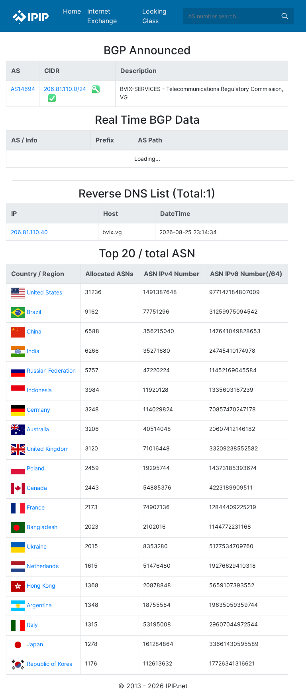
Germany (38, 410)
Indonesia (39, 390)
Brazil (34, 312)
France (36, 507)
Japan (35, 644)
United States (44, 292)
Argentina (39, 605)
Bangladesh (42, 527)
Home (72, 11)
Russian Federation (51, 370)
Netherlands (43, 566)
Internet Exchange (102, 16)
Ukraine (37, 546)
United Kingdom (48, 449)
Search (284, 16)
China (34, 331)
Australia (38, 429)
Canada (37, 488)
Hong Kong (41, 585)
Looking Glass (154, 16)
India (33, 351)
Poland (36, 468)
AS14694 (23, 88)
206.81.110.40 (29, 232)
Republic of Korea (50, 664)
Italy (32, 625)
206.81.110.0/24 (65, 88)
